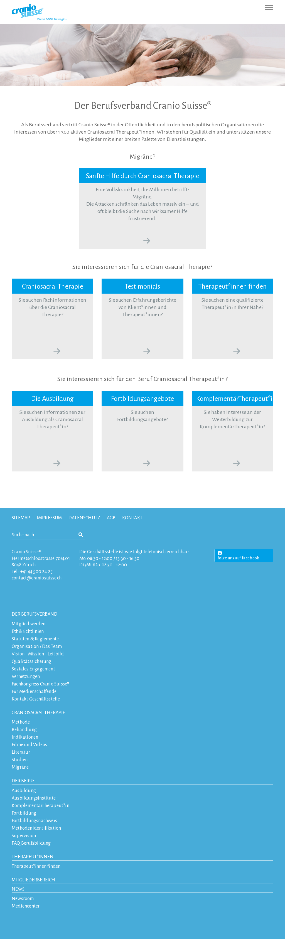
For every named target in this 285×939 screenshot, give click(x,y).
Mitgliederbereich (33, 880)
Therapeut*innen (32, 856)
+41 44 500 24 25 (36, 571)
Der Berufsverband (34, 614)
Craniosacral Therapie (38, 712)
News (18, 889)
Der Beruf (23, 780)
